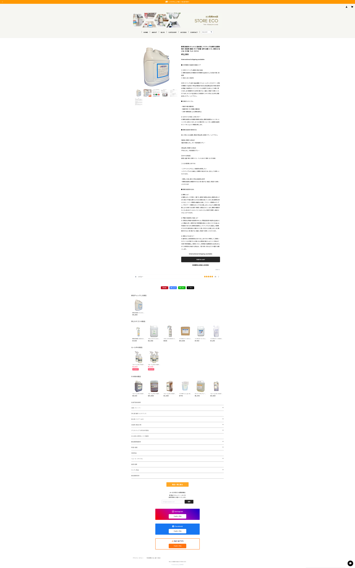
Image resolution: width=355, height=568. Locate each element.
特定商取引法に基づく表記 (153, 558)
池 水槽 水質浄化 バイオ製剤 (140, 436)
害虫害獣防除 (135, 475)
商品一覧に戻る (177, 484)
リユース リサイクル (137, 458)
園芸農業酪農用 (136, 442)
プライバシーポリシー (138, 558)
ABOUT (154, 32)
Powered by (175, 564)
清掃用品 (134, 453)
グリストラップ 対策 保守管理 (140, 430)
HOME (146, 32)
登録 (189, 501)
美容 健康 (134, 464)
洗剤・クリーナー (136, 408)
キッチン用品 (135, 470)
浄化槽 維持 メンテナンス (138, 413)
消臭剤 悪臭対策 (136, 425)
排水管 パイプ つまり (137, 419)
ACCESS (183, 32)
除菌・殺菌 (134, 447)
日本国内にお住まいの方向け (200, 265)
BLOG (163, 32)
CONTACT (194, 32)
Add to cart (200, 259)
